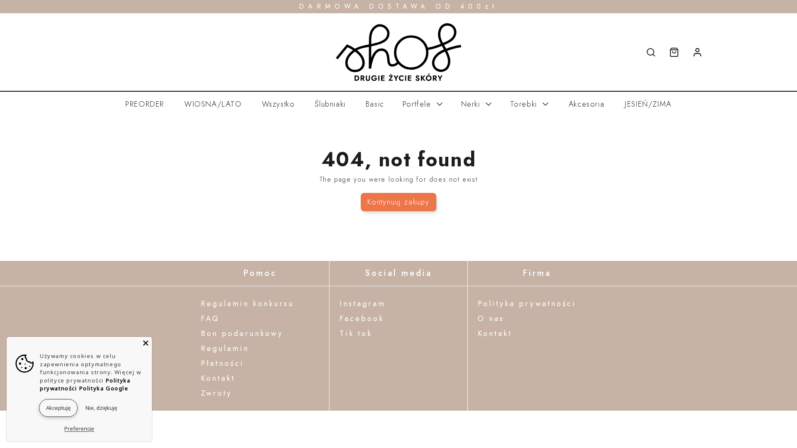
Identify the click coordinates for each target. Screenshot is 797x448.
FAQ (210, 318)
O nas (491, 318)
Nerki (470, 104)
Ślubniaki (330, 104)
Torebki (523, 104)
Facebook (362, 318)
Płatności (222, 363)
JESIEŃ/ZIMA (648, 104)
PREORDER (144, 104)
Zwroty (216, 393)
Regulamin (225, 348)
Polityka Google (104, 388)
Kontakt (218, 378)
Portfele (417, 104)
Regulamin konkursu (247, 303)
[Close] (146, 343)
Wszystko (278, 104)
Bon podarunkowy (242, 333)
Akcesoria (586, 104)
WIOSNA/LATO (213, 104)
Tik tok (356, 333)
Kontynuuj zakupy (398, 202)
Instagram (363, 303)
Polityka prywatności (527, 303)
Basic (375, 104)
